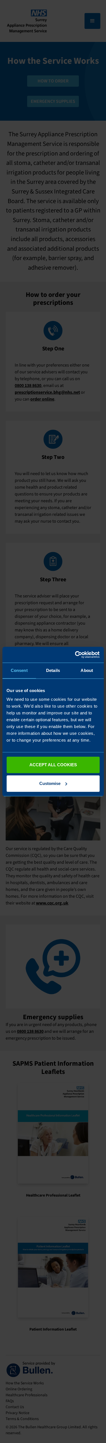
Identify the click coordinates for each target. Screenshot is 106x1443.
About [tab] (87, 670)
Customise (49, 783)
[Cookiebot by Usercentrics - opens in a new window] (75, 654)
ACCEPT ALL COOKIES (53, 764)
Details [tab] (53, 670)
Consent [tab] (19, 670)
